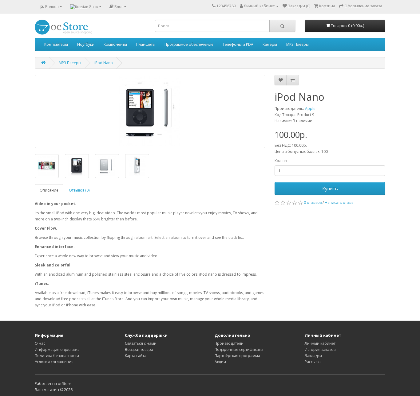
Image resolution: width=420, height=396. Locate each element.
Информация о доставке (57, 349)
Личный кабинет (320, 343)
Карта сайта (135, 355)
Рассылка (313, 361)
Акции (220, 361)
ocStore (64, 383)
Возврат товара (139, 349)
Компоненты (115, 44)
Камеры (270, 44)
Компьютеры (56, 44)
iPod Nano (103, 62)
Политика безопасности (57, 355)
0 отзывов (313, 202)
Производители (229, 343)
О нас (40, 343)
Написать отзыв (339, 202)
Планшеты (145, 44)
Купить (330, 188)
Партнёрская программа (237, 355)
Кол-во (281, 160)
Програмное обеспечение (188, 44)
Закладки (313, 355)
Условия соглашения (54, 361)
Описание (49, 190)
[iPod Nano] (150, 111)
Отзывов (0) (79, 190)
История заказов (320, 349)
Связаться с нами (141, 343)
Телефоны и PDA (238, 44)
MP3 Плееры (297, 44)
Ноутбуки (85, 44)
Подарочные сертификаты (239, 349)
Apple (310, 108)
